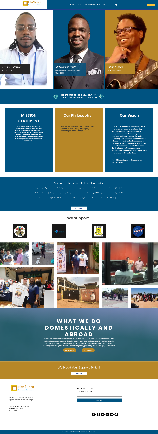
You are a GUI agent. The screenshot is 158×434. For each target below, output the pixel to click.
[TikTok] (116, 414)
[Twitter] (103, 414)
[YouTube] (112, 414)
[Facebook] (98, 414)
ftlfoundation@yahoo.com (21, 406)
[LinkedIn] (107, 414)
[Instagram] (94, 414)
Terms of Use (84, 431)
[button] (151, 5)
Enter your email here (84, 391)
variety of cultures (79, 343)
